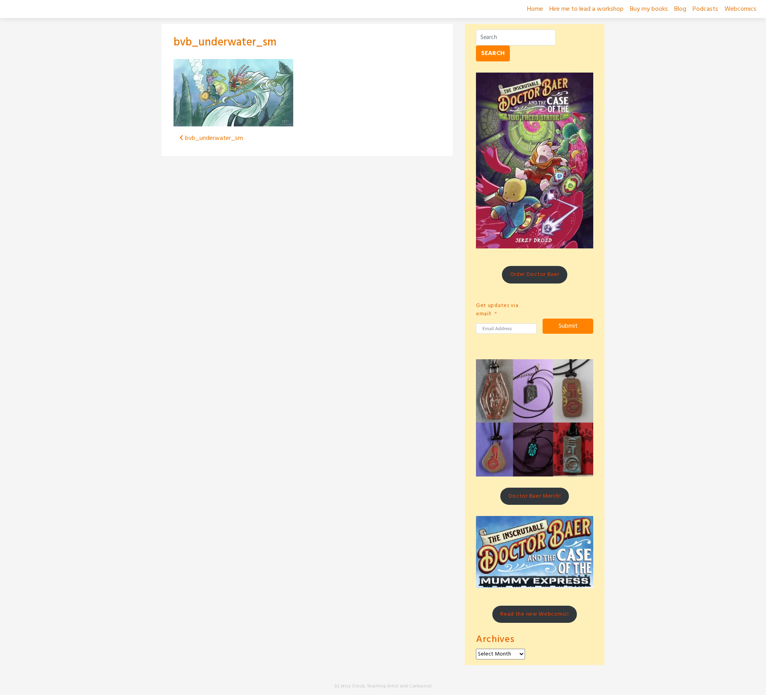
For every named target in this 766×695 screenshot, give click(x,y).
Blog (680, 9)
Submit (568, 326)
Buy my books (649, 9)
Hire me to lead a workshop (586, 9)
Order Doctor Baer (534, 274)
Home (535, 9)
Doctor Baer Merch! (535, 496)
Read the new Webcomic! (534, 614)
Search (493, 53)
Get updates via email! (497, 309)
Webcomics (740, 9)
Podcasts (705, 9)
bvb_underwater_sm (225, 42)
